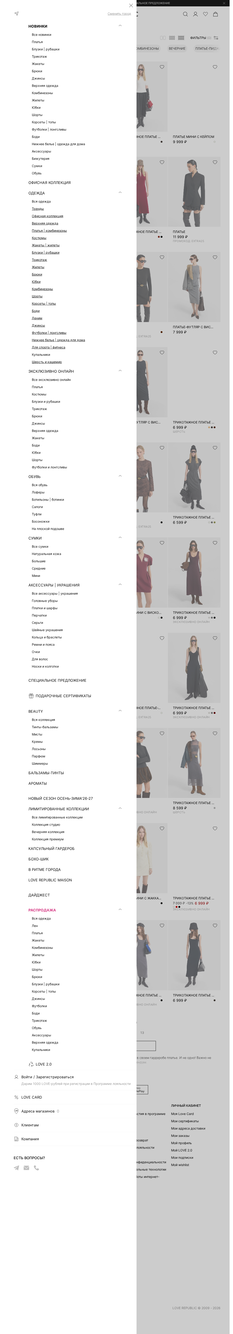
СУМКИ (35, 538)
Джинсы (38, 325)
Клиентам (30, 1125)
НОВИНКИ (37, 26)
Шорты (37, 296)
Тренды (38, 209)
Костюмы (39, 238)
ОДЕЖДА (36, 193)
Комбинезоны (42, 289)
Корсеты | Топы (44, 303)
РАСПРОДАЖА (42, 910)
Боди (36, 311)
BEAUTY (35, 711)
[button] (131, 5)
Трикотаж (39, 260)
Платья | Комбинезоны (49, 230)
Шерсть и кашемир (47, 362)
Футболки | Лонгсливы (49, 333)
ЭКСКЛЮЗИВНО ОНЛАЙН (51, 371)
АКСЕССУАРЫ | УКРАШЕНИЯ (54, 585)
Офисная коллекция (47, 216)
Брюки (37, 274)
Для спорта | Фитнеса (48, 347)
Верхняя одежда (45, 223)
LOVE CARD (31, 1097)
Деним (37, 318)
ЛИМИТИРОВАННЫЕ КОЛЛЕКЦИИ (58, 809)
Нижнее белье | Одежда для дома (58, 340)
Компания (30, 1139)
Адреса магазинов (40, 1111)
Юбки (36, 282)
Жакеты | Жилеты (46, 245)
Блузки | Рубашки (45, 252)
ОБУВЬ (34, 476)
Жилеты (38, 267)
